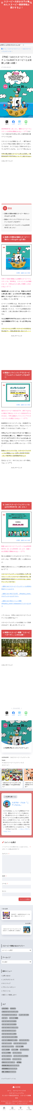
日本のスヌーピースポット (8, 1062)
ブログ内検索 (29, 1109)
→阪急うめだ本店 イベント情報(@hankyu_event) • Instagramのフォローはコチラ (16, 603)
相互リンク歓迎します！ (9, 995)
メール (5, 883)
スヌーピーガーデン (24, 1040)
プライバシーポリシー (9, 987)
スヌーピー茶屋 (19, 1046)
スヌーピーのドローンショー (9, 1030)
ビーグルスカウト (24, 1049)
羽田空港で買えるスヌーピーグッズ (10, 1065)
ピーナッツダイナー (7, 1056)
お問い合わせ (6, 975)
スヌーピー (6, 765)
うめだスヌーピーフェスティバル (20, 757)
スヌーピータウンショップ (20, 1043)
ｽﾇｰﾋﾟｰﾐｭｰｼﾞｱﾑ (12, 1109)
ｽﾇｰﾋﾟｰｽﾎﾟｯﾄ (20, 1109)
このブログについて (8, 979)
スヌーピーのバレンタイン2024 (9, 1037)
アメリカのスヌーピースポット (9, 1014)
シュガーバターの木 (24, 1014)
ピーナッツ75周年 (6, 1052)
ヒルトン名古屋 (5, 1049)
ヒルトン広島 (15, 1049)
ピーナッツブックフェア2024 (21, 1056)
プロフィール (6, 991)
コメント (6, 853)
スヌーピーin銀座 (14, 1018)
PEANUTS (12, 1008)
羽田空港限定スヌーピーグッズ (9, 1068)
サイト (4, 891)
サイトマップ (6, 983)
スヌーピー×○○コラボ (19, 1090)
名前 (4, 876)
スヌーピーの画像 (25, 1095)
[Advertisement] (16, 26)
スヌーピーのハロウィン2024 (9, 1033)
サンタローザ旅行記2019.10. (10, 1095)
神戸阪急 (19, 1062)
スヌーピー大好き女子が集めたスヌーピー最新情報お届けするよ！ (17, 4)
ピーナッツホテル (6, 1059)
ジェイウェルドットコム (8, 1078)
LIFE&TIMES (5, 1008)
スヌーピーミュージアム (8, 1046)
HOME (17, 1087)
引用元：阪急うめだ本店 (23, 273)
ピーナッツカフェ (17, 1052)
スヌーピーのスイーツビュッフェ (10, 1027)
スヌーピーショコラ (7, 1043)
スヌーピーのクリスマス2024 (9, 1024)
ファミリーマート (17, 1059)
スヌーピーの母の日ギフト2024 (9, 1040)
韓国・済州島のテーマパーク (9, 1071)
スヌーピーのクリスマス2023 (9, 1021)
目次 (16, 1098)
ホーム (9, 1090)
